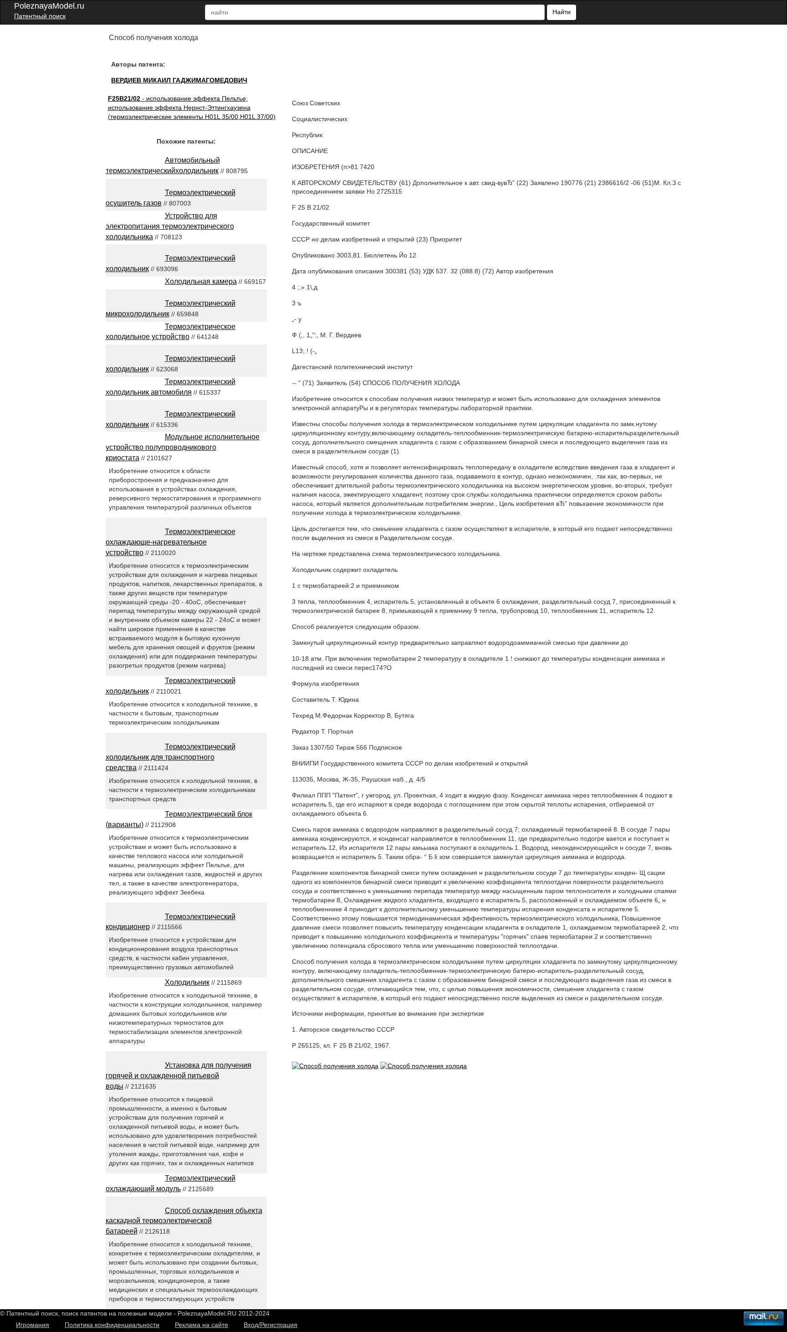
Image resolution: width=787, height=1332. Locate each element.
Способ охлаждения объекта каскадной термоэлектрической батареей (184, 1221)
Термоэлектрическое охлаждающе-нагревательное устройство (170, 542)
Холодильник (187, 982)
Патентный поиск (40, 16)
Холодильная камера (201, 281)
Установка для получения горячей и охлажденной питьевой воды (178, 1075)
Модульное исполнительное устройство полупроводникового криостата (183, 447)
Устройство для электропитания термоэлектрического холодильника (170, 226)
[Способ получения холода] (335, 1066)
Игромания (32, 1324)
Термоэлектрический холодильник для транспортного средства (170, 757)
